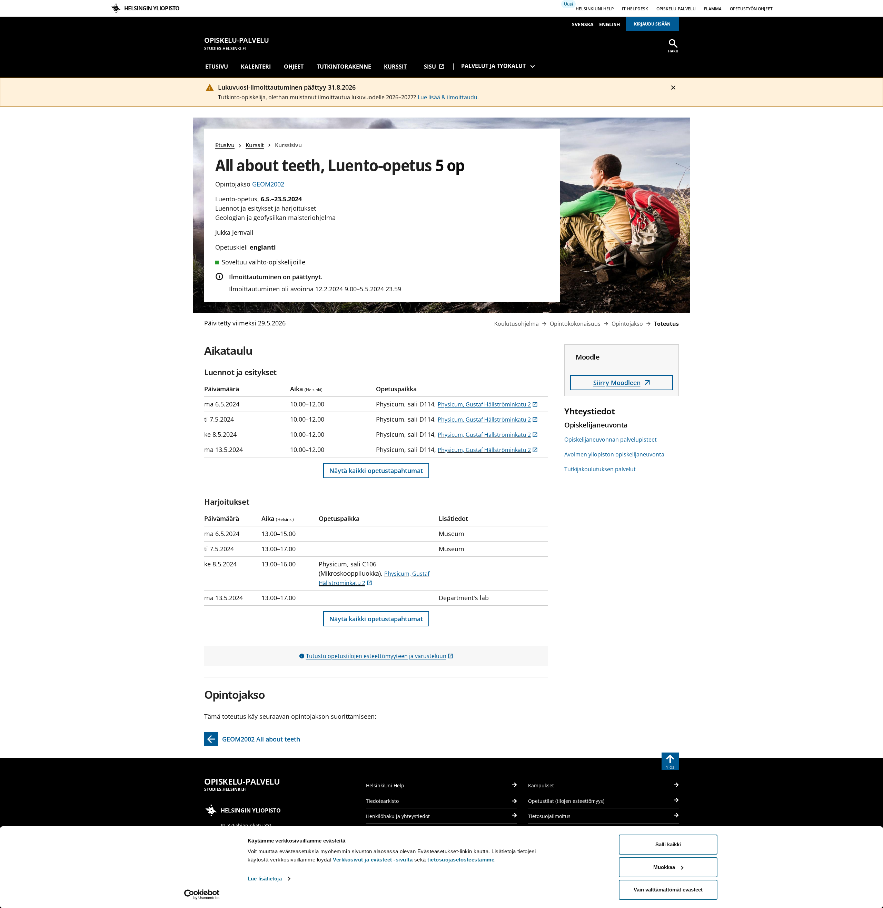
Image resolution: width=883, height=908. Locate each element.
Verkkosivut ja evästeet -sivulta (373, 859)
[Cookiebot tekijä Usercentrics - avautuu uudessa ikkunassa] (202, 894)
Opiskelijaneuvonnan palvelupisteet (610, 439)
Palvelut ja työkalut (493, 66)
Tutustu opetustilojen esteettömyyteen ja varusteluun (379, 656)
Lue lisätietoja (265, 878)
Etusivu (216, 66)
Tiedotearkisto (382, 801)
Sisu (434, 66)
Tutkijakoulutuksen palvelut (600, 469)
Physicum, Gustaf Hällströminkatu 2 (488, 404)
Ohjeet (294, 66)
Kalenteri (256, 66)
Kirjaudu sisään (652, 24)
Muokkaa (664, 867)
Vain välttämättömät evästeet (668, 889)
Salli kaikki (668, 844)
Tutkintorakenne (344, 66)
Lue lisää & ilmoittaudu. (448, 97)
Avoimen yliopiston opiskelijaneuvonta (614, 454)
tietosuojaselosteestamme (460, 859)
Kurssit (395, 66)
